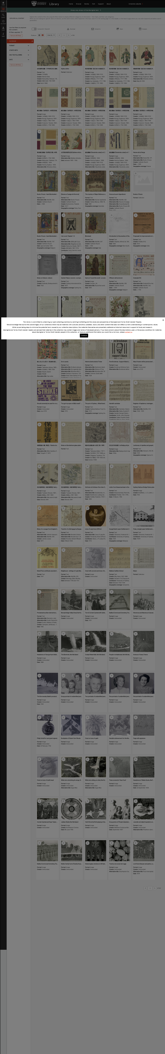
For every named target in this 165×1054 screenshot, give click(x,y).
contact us (128, 332)
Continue (84, 335)
